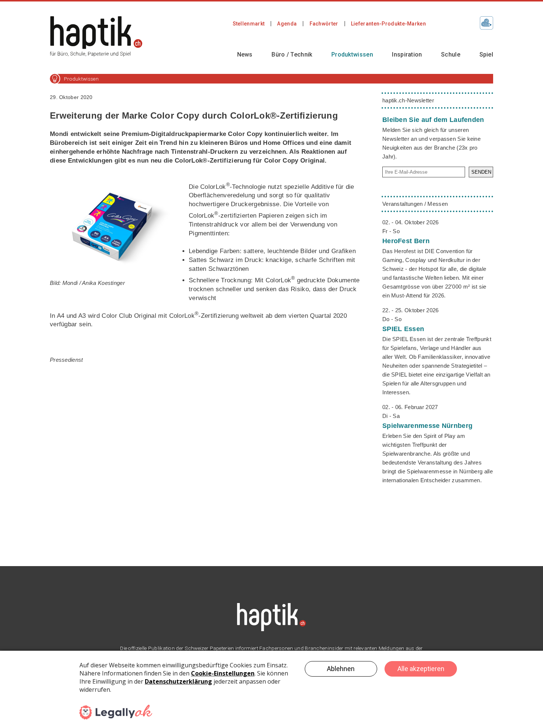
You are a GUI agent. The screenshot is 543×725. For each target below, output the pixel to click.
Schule (450, 54)
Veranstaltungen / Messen (415, 204)
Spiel (486, 54)
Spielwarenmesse (427, 425)
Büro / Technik (292, 54)
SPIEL (403, 329)
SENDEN (481, 172)
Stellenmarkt (249, 24)
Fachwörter (324, 24)
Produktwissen (352, 54)
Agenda (287, 24)
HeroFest (406, 241)
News (245, 54)
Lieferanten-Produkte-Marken (388, 24)
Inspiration (407, 54)
